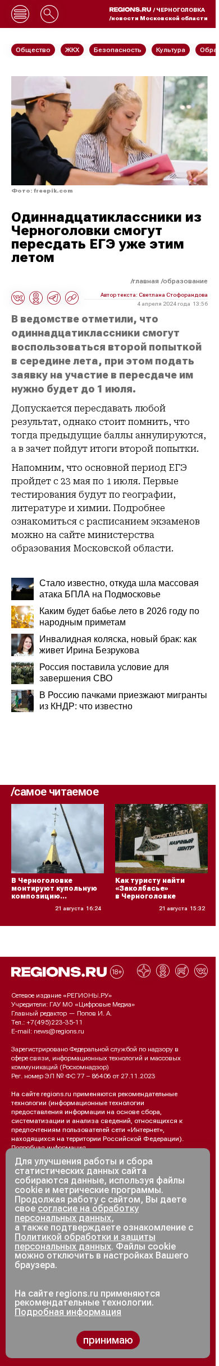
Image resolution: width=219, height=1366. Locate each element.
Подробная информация (48, 1148)
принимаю (108, 1340)
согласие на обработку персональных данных (77, 1213)
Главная (146, 281)
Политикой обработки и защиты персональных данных (85, 1242)
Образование (185, 281)
